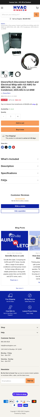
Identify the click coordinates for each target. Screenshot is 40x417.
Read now (13, 280)
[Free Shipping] (10, 298)
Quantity (3, 112)
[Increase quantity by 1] (17, 116)
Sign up (30, 380)
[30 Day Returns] (30, 298)
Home (3, 23)
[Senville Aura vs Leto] (14, 241)
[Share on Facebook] (2, 147)
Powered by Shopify (20, 413)
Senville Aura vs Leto (14, 256)
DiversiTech (6, 93)
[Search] (36, 14)
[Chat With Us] (10, 311)
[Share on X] (6, 147)
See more (19, 288)
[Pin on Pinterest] (13, 147)
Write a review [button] (20, 206)
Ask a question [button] (20, 211)
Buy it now (20, 129)
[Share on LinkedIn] (9, 147)
